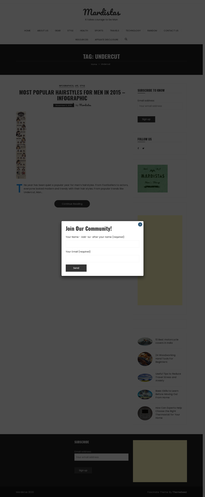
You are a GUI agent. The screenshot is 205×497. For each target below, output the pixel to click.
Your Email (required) (78, 251)
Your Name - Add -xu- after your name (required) (95, 237)
